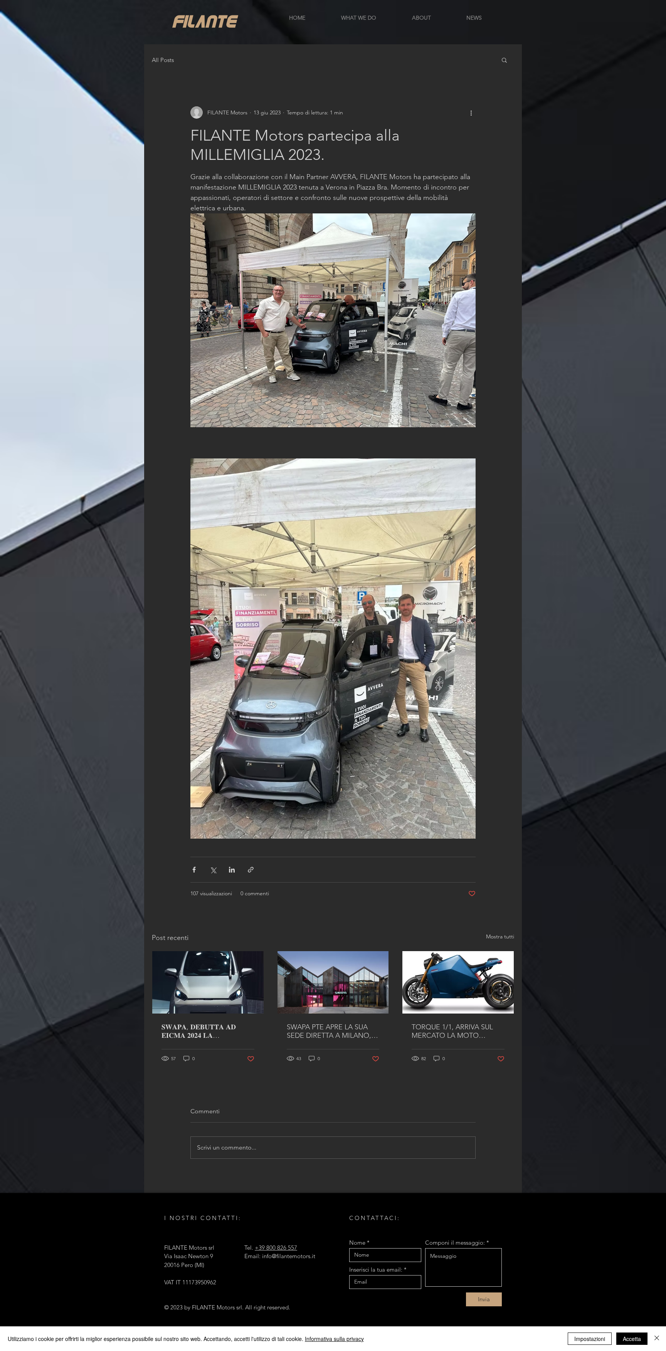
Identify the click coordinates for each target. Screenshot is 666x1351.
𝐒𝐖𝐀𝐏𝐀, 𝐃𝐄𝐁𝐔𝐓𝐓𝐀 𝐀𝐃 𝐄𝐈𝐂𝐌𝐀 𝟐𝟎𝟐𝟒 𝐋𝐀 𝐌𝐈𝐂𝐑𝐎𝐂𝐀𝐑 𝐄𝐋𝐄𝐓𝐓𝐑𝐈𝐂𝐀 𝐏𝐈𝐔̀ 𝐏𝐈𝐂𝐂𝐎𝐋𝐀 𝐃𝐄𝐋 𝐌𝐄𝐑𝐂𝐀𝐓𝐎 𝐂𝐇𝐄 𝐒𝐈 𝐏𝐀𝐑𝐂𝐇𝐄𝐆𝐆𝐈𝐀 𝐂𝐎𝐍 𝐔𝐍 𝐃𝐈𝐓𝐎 (202, 1031)
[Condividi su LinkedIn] (231, 869)
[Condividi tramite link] (250, 869)
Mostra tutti (500, 936)
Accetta (632, 1339)
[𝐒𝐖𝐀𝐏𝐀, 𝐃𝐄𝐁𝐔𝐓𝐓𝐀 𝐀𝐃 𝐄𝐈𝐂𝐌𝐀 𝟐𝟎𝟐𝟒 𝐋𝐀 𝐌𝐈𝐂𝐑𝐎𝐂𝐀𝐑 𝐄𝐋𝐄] (208, 982)
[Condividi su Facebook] (194, 869)
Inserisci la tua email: (375, 1269)
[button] (504, 60)
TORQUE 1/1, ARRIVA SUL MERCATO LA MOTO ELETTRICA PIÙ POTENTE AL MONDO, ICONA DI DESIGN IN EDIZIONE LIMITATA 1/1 (457, 1031)
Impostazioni (589, 1339)
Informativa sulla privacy (334, 1339)
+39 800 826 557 (276, 1247)
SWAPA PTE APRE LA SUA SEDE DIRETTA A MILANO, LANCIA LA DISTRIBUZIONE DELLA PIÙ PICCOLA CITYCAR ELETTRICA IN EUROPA (331, 1031)
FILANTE (204, 20)
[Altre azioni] (471, 112)
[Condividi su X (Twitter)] (213, 869)
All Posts (163, 60)
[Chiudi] (656, 1339)
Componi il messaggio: (455, 1242)
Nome (357, 1242)
